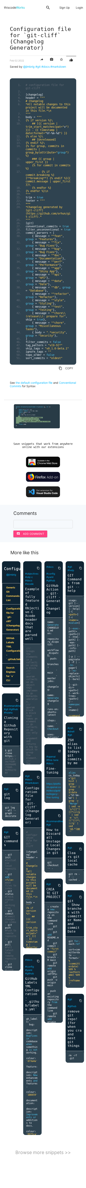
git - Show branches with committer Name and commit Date (75, 916)
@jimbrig (29, 66)
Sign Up (64, 7)
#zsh (70, 728)
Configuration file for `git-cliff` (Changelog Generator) (13, 619)
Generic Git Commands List (13, 594)
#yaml (28, 970)
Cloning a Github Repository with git (11, 729)
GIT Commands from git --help (75, 583)
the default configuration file (34, 382)
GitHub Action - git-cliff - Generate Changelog (53, 599)
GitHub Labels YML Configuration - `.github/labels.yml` (13, 649)
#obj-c (29, 577)
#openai (51, 756)
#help (71, 570)
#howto (8, 712)
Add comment (30, 533)
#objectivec (32, 573)
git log (7, 796)
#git (38, 66)
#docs (45, 66)
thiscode (14, 7)
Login (79, 7)
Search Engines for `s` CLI (10, 674)
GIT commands (11, 841)
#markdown (58, 66)
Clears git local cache (74, 858)
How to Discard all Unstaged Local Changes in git (53, 841)
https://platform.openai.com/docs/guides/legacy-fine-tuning (53, 790)
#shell (71, 731)
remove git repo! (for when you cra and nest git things (75, 1028)
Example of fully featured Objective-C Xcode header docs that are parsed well (32, 614)
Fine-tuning (52, 770)
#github (13, 709)
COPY (66, 368)
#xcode (29, 583)
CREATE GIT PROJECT (53, 893)
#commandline (12, 705)
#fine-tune (52, 759)
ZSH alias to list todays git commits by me (75, 751)
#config (29, 966)
